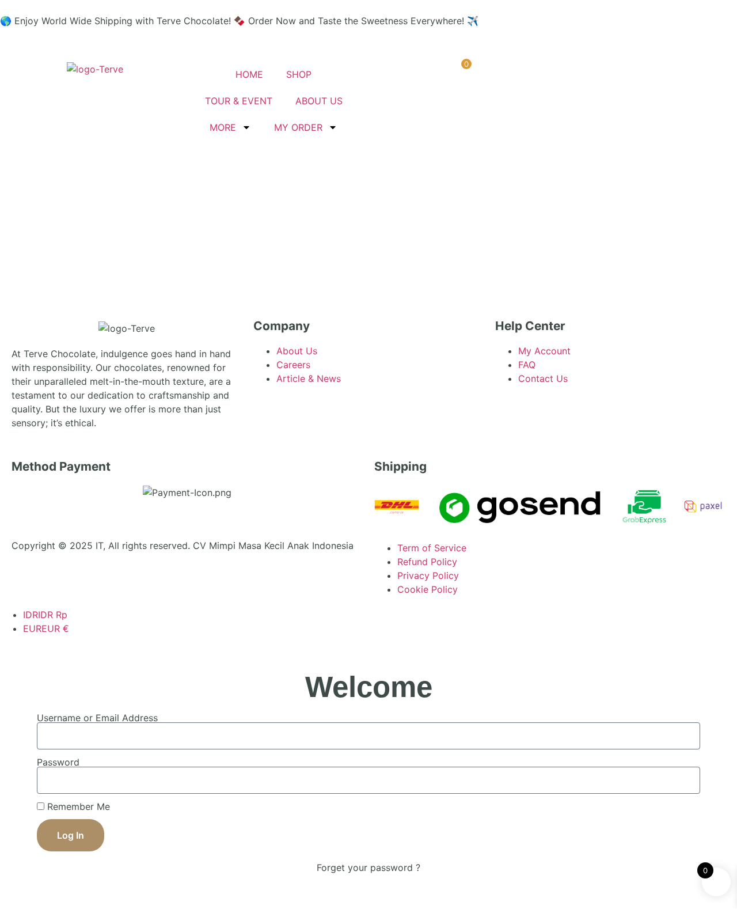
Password (58, 762)
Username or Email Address (97, 717)
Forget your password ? (368, 867)
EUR (46, 628)
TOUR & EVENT (238, 101)
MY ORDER (298, 127)
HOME (249, 74)
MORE (223, 127)
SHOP (298, 74)
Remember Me (77, 806)
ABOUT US (319, 101)
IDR (45, 614)
